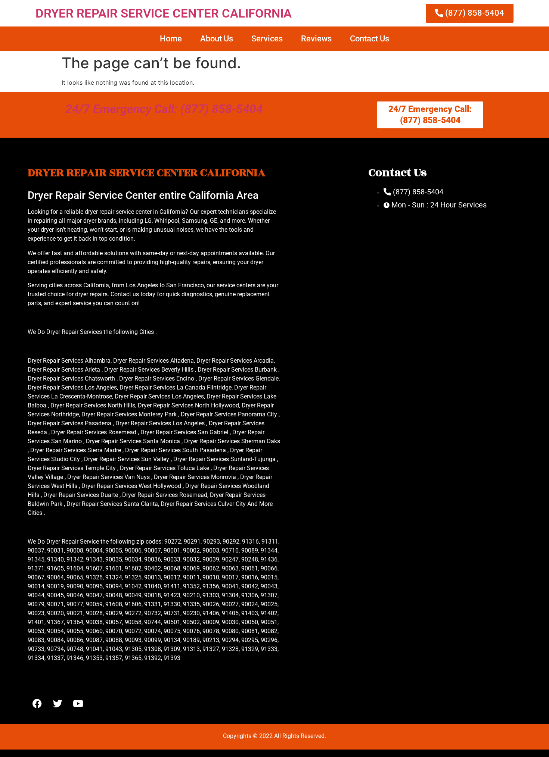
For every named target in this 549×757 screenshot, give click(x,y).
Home (171, 38)
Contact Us (369, 38)
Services (267, 38)
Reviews (316, 38)
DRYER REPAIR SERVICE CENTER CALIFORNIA (163, 13)
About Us (216, 38)
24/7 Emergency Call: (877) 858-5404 (164, 109)
